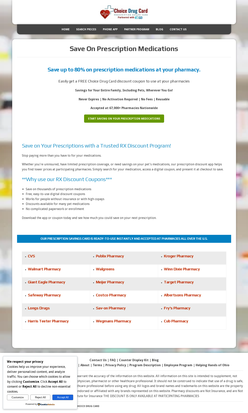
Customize (18, 397)
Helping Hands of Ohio (212, 365)
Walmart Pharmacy (44, 269)
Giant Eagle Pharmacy (46, 282)
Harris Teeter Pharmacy (48, 321)
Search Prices (86, 29)
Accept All (63, 397)
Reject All (40, 397)
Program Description (145, 365)
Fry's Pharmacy (177, 308)
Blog (159, 29)
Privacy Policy (115, 365)
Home (66, 29)
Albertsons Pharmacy (182, 295)
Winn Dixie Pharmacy (182, 269)
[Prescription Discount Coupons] (124, 12)
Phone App (110, 29)
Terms (97, 365)
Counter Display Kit (134, 360)
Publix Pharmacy (110, 256)
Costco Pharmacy (111, 295)
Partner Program (136, 29)
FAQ (113, 360)
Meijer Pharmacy (110, 282)
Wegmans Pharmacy (113, 321)
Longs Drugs (39, 308)
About (85, 365)
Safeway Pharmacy (44, 295)
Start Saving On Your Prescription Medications (124, 118)
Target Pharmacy (179, 282)
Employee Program (178, 365)
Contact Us (178, 29)
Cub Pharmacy (176, 321)
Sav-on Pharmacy (111, 308)
